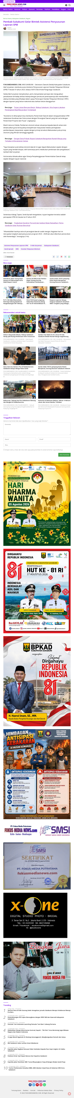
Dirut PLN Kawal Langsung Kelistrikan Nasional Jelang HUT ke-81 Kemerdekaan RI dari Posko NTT (36, 301)
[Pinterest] (37, 1085)
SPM (17, 249)
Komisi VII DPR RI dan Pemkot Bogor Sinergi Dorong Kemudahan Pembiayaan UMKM (36, 280)
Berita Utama (7, 18)
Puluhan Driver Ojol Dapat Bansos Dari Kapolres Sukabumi (27, 1056)
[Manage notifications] (69, 1093)
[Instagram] (40, 1085)
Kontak (32, 1090)
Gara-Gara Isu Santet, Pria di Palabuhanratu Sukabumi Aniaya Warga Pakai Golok (18, 367)
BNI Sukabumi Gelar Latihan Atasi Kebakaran (23, 1043)
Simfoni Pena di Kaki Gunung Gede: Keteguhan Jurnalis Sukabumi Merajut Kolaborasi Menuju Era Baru (39, 1011)
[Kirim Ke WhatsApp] (69, 256)
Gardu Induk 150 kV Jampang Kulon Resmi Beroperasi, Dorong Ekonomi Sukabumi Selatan (59, 280)
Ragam (28, 18)
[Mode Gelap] (66, 5)
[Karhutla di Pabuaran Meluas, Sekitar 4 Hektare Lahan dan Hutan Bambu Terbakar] (54, 389)
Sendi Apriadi (8, 249)
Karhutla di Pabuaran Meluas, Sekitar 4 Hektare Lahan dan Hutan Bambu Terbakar (54, 401)
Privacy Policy (58, 1090)
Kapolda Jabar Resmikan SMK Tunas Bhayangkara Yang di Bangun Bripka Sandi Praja (36, 1062)
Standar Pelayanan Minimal (30, 249)
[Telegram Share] (65, 256)
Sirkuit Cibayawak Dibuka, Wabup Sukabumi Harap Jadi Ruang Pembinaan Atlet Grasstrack (19, 335)
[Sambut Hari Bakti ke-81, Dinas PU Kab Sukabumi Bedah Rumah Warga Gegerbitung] (54, 324)
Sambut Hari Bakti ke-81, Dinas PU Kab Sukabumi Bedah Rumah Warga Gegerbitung (53, 335)
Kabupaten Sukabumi (18, 18)
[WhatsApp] (44, 1085)
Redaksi (9, 28)
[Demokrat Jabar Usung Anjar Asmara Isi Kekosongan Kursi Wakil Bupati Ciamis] (13, 271)
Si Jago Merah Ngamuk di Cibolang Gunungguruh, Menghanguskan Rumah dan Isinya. (37, 1037)
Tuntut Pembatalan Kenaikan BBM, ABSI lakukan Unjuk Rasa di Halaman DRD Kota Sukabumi (37, 1069)
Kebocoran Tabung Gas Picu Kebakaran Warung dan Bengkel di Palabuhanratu (19, 401)
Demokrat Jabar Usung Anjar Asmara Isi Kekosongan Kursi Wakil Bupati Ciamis (13, 280)
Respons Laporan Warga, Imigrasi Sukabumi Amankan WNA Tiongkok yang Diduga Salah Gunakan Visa (59, 301)
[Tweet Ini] (57, 256)
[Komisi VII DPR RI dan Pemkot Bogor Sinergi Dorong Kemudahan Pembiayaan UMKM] (37, 271)
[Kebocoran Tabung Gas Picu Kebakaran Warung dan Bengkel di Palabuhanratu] (19, 389)
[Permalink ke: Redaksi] (4, 28)
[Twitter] (33, 1085)
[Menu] (4, 5)
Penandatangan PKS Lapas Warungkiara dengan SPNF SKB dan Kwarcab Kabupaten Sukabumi (36, 1018)
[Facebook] (30, 1085)
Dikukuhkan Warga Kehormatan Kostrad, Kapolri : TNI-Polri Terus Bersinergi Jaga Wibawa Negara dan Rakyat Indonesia (38, 1031)
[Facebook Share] (53, 256)
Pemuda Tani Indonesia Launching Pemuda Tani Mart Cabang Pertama (32, 1024)
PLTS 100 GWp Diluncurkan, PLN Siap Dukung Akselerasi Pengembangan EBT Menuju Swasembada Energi (12, 301)
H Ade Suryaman (36, 245)
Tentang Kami (16, 1090)
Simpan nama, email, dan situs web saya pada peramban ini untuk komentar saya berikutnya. (34, 450)
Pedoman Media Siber (44, 1090)
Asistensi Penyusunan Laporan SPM (16, 245)
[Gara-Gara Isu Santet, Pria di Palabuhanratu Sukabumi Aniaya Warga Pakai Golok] (19, 356)
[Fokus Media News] (16, 5)
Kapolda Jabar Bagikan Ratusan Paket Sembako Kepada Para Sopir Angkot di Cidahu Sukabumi (36, 1050)
